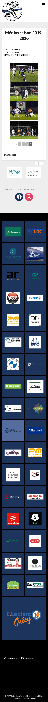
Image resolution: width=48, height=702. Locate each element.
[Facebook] (19, 197)
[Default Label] (29, 197)
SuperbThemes (29, 698)
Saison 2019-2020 (12, 49)
